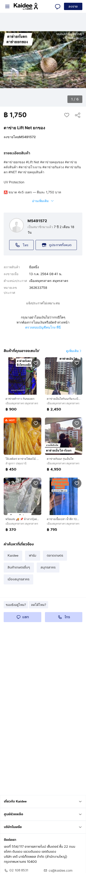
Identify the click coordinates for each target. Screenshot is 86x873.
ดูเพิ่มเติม (72, 351)
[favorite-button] (66, 114)
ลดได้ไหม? (38, 605)
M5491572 (27, 137)
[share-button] (77, 114)
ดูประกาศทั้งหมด (60, 245)
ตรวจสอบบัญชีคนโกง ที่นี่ (43, 327)
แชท (25, 617)
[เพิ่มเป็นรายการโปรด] (35, 362)
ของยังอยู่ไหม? (16, 605)
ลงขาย (73, 6)
